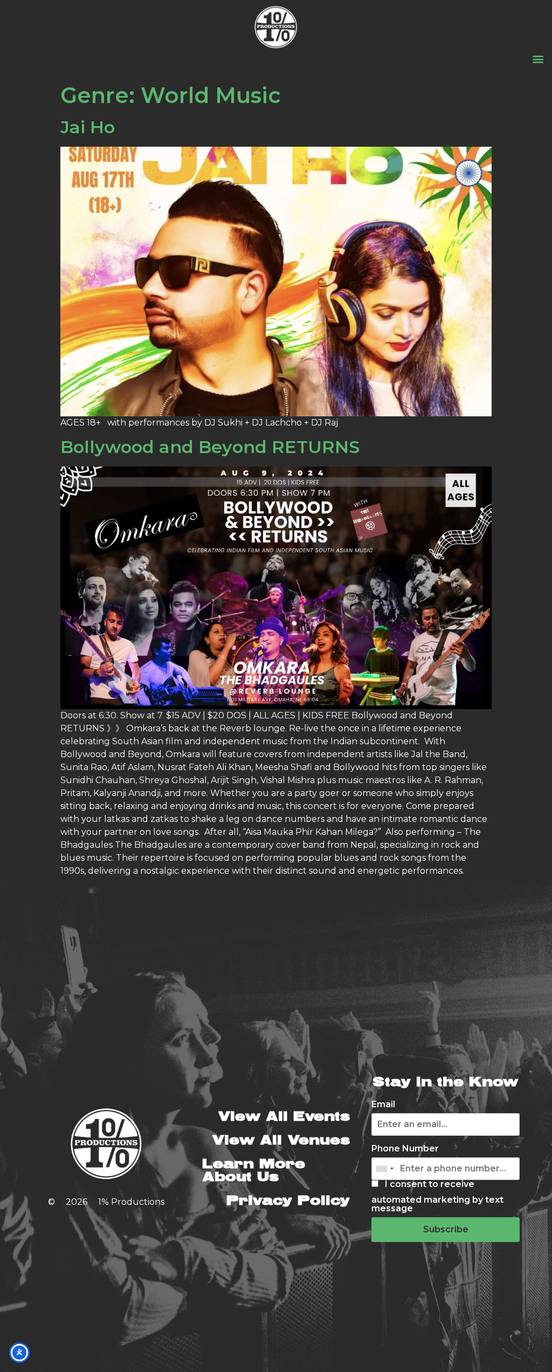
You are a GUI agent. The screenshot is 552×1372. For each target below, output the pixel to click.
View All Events (284, 1117)
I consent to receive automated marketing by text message (437, 1196)
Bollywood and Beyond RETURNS (210, 446)
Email (383, 1104)
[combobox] (384, 1168)
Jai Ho (87, 127)
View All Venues (281, 1141)
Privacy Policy (288, 1201)
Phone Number (405, 1148)
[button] (538, 58)
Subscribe (445, 1229)
